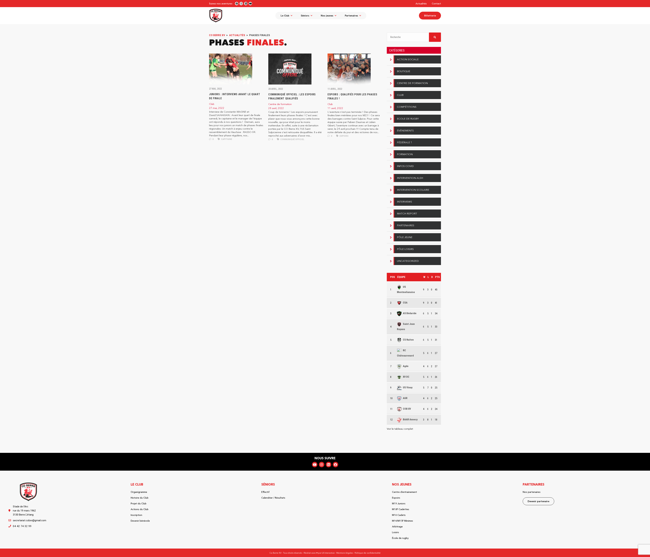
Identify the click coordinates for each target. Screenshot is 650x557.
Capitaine (226, 139)
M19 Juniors (398, 503)
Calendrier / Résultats (273, 497)
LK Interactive (328, 553)
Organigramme (139, 491)
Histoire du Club (139, 497)
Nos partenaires (531, 491)
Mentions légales (344, 553)
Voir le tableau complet (400, 428)
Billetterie (430, 15)
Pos (392, 277)
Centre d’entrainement (404, 491)
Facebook (335, 464)
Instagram (321, 464)
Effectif (265, 491)
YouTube (314, 464)
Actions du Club (139, 509)
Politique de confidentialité (368, 553)
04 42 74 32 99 (22, 526)
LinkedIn (328, 464)
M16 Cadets (399, 515)
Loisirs (395, 532)
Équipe (401, 277)
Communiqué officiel (292, 139)
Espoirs (343, 136)
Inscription (136, 515)
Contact (436, 3)
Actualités (421, 3)
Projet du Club (138, 503)
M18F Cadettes (400, 509)
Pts (437, 277)
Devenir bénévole (140, 520)
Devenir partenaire (538, 501)
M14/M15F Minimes (402, 520)
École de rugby (400, 538)
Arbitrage (397, 526)
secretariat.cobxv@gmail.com (29, 520)
